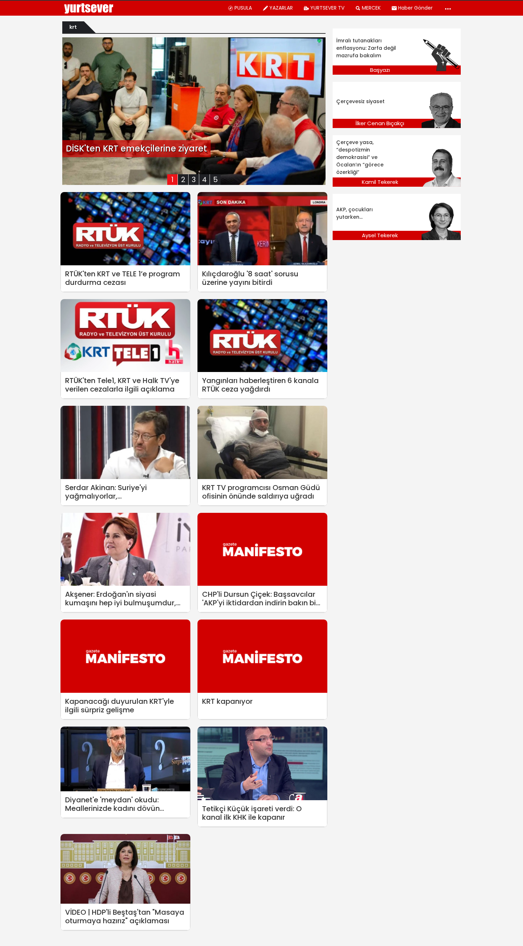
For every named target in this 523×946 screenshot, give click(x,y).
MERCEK (371, 7)
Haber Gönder (415, 7)
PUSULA (243, 7)
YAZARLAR (281, 7)
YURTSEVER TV (327, 7)
